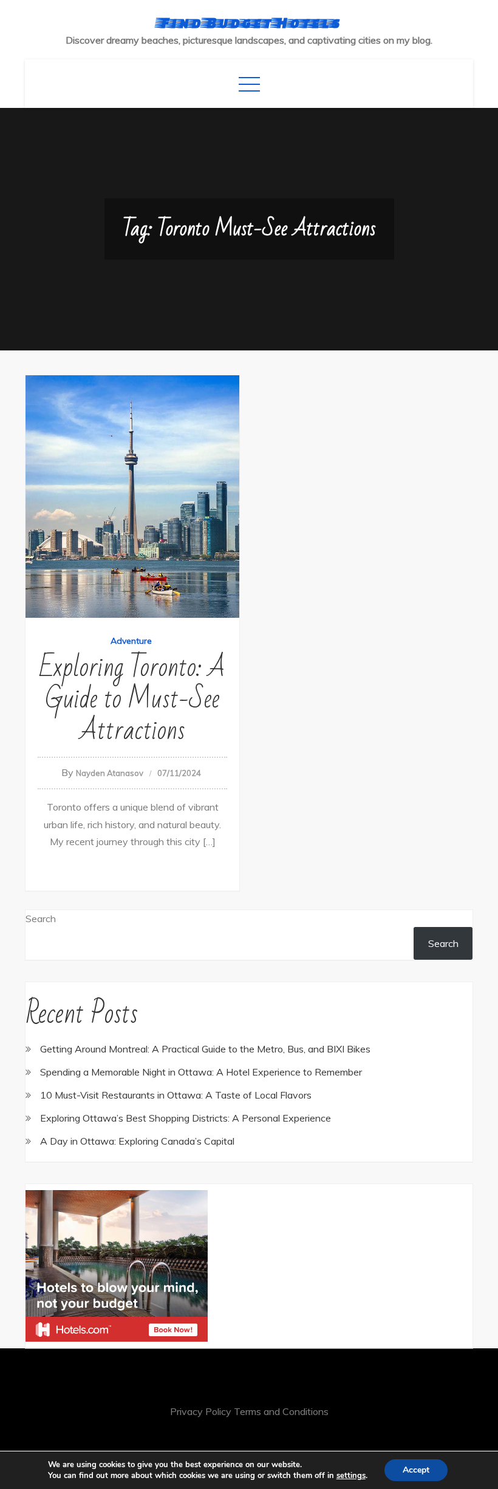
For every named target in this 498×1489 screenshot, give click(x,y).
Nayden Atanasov (109, 773)
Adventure (131, 640)
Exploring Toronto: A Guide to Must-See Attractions (132, 699)
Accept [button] (416, 1470)
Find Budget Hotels (249, 22)
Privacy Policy (200, 1411)
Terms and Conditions (281, 1411)
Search (41, 918)
